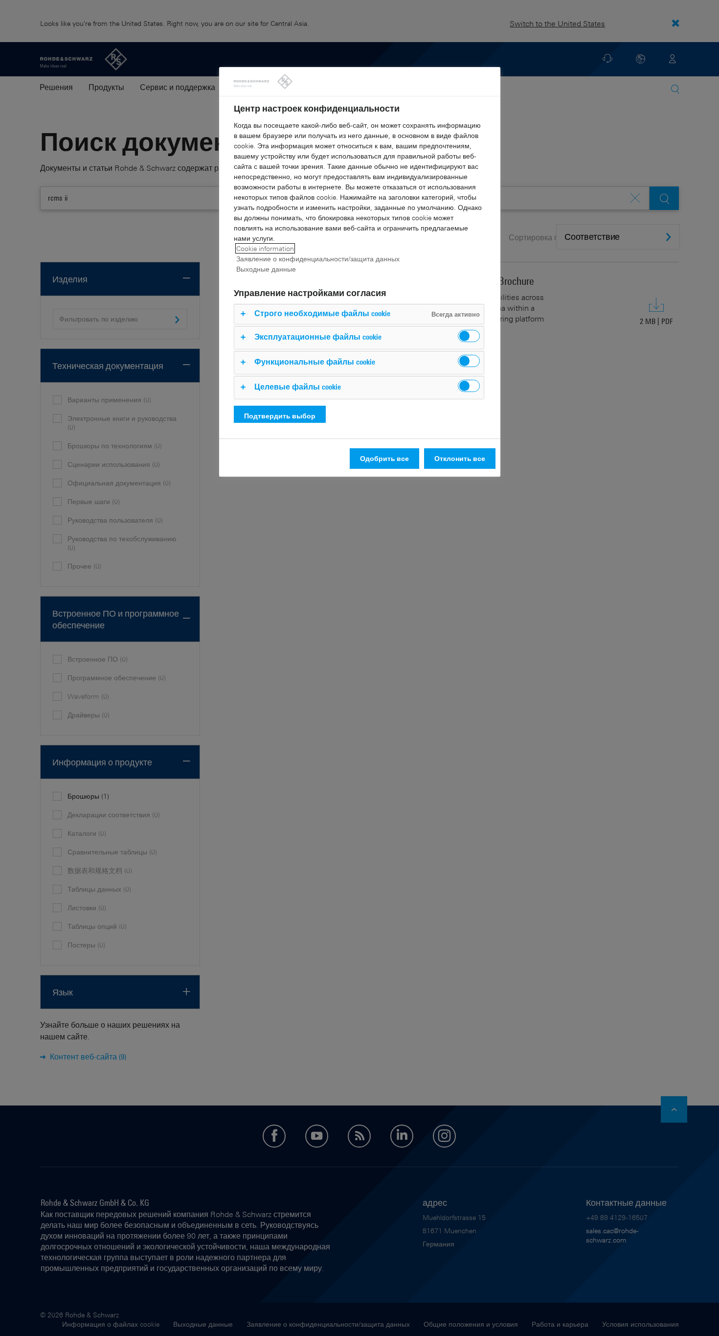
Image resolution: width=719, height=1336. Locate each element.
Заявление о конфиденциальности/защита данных (318, 258)
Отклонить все (459, 458)
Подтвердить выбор (279, 416)
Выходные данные (266, 269)
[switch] (469, 336)
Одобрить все (384, 458)
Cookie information (265, 248)
